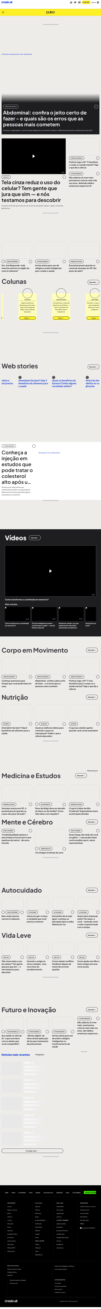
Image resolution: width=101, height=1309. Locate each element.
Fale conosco (59, 1289)
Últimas (37, 1230)
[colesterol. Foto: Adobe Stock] (69, 470)
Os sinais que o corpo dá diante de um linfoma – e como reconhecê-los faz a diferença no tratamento (61, 307)
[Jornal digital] (79, 2)
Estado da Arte (84, 1210)
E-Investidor (22, 1192)
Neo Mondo (83, 1217)
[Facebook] (81, 1301)
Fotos (37, 1251)
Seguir (26, 318)
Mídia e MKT (11, 1248)
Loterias (59, 1217)
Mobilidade (38, 1203)
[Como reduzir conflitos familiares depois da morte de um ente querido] (63, 948)
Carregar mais (31, 1151)
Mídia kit (10, 1275)
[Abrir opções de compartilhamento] (96, 106)
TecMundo (59, 1192)
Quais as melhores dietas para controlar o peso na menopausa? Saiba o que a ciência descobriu (27, 307)
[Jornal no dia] (88, 1240)
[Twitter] (85, 1301)
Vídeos (37, 1244)
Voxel (37, 1237)
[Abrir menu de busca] (97, 12)
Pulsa (30, 1192)
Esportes (10, 1230)
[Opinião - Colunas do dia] (75, 2)
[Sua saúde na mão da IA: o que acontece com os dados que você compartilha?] (13, 1023)
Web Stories (39, 1255)
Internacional (11, 1241)
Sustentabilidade (40, 1220)
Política (37, 1210)
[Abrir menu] (3, 12)
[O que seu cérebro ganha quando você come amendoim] (84, 712)
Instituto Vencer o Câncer (88, 1206)
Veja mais (92, 282)
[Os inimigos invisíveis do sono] (50, 837)
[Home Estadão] (7, 2)
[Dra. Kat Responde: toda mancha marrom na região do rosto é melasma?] (17, 250)
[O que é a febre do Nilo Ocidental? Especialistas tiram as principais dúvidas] (84, 793)
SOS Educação (84, 1220)
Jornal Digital (76, 1192)
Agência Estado (61, 1224)
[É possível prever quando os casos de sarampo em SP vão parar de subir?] (84, 250)
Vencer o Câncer (61, 299)
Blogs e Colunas (12, 1210)
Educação (10, 1224)
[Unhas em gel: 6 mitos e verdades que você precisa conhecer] (38, 903)
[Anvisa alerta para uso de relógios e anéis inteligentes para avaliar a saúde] (50, 250)
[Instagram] (90, 1301)
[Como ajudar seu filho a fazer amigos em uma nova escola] (88, 948)
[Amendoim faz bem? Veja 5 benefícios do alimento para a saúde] (17, 712)
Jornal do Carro (48, 1192)
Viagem (37, 1234)
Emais (9, 1227)
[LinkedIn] (95, 1301)
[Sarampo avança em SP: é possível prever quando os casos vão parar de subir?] (17, 793)
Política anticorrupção (14, 1269)
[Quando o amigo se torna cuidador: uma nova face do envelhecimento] (38, 948)
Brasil (9, 1213)
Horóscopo (60, 1210)
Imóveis (59, 1241)
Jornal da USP (84, 1213)
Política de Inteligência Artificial (64, 1266)
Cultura (9, 1220)
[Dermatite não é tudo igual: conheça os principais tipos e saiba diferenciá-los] (63, 903)
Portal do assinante (60, 1286)
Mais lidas (10, 1244)
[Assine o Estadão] (86, 2)
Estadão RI (60, 1244)
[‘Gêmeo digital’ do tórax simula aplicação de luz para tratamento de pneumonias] (38, 1023)
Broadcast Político (62, 1230)
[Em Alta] (71, 2)
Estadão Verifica (12, 1234)
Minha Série (11, 1251)
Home (13, 1192)
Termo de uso (14, 1283)
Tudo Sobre (38, 1227)
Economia (10, 1237)
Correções (58, 1283)
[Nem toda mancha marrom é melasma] (13, 903)
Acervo (9, 1206)
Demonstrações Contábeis (18, 1280)
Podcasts (38, 1248)
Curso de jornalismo (61, 1269)
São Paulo (38, 1213)
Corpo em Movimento (11, 106)
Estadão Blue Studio (63, 1237)
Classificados (61, 1234)
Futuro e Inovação (8, 446)
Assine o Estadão (91, 1192)
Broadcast (60, 1227)
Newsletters (60, 1206)
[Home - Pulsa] (50, 12)
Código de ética (12, 1272)
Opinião (37, 1206)
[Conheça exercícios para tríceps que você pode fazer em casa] (17, 665)
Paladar (38, 1192)
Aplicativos (60, 1248)
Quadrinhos (60, 1213)
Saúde (37, 1217)
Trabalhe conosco (60, 1292)
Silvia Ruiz (27, 299)
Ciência (9, 1217)
